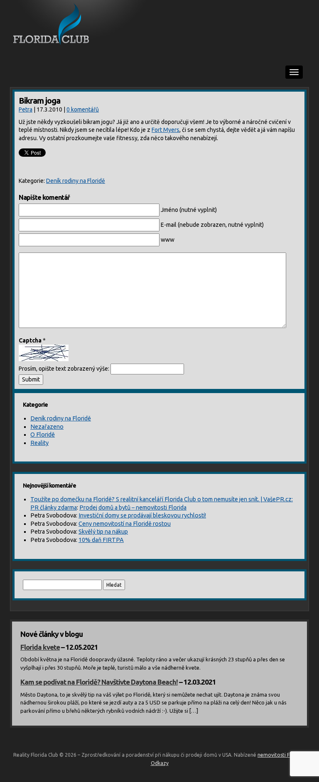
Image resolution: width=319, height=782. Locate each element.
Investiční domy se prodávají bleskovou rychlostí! (142, 515)
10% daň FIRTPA (101, 540)
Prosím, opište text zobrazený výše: (64, 368)
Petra (25, 109)
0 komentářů (82, 109)
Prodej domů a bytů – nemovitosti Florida (132, 507)
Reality (39, 443)
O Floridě (42, 434)
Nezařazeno (47, 426)
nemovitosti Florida (280, 755)
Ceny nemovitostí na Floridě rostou (125, 523)
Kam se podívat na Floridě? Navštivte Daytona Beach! (99, 682)
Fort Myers (165, 129)
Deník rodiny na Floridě (75, 180)
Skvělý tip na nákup (103, 531)
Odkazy (160, 763)
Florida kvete (40, 647)
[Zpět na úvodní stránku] (159, 25)
